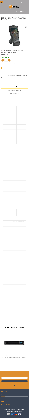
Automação (8, 17)
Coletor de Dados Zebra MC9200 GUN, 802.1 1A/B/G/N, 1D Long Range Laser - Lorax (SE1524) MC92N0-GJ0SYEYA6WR (25, 50)
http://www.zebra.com (19, 221)
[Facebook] (14, 385)
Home (2, 17)
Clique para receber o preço (9, 68)
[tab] (14, 87)
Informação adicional (14, 90)
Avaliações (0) (14, 93)
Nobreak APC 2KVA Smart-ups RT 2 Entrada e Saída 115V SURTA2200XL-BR (26, 50)
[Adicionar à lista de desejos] (14, 339)
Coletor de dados (16, 17)
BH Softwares (18, 411)
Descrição (14, 87)
